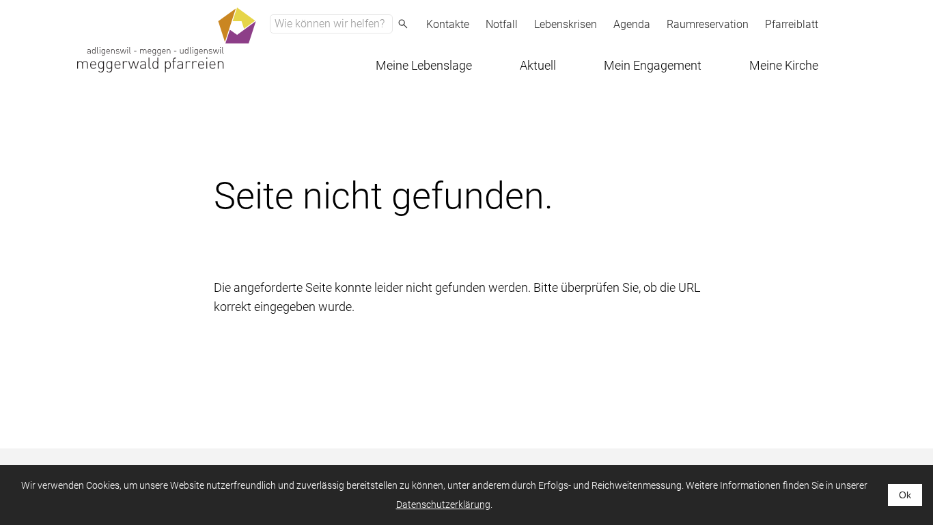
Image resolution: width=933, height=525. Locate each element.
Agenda (631, 24)
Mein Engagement (652, 65)
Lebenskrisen (565, 24)
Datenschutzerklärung (443, 504)
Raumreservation (708, 24)
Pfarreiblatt (791, 24)
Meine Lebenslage (424, 65)
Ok (905, 494)
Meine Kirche (783, 65)
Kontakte (447, 24)
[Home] (166, 39)
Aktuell (538, 65)
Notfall (502, 24)
